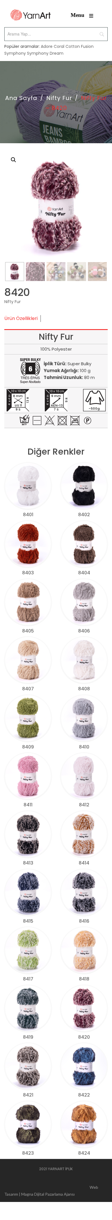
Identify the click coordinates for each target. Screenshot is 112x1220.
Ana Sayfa (21, 98)
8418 (84, 979)
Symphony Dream (45, 53)
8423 (28, 1153)
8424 (84, 1153)
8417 (28, 979)
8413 (28, 863)
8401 (28, 514)
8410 (84, 747)
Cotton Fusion (79, 46)
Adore (47, 46)
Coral (59, 46)
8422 (84, 1095)
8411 (28, 804)
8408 (84, 688)
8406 (84, 631)
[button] (13, 160)
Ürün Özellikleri (21, 318)
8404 (84, 572)
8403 (28, 572)
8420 (84, 1037)
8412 (84, 804)
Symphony (15, 53)
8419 (28, 1037)
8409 (28, 747)
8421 (28, 1095)
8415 (28, 921)
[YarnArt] (30, 15)
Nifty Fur (59, 98)
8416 (84, 921)
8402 (84, 514)
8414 (84, 863)
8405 (28, 631)
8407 (28, 688)
